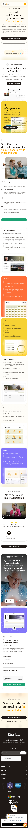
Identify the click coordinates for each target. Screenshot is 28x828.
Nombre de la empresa (8, 663)
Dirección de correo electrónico (10, 670)
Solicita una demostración (14, 38)
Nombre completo (7, 656)
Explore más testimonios (14, 546)
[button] (25, 4)
